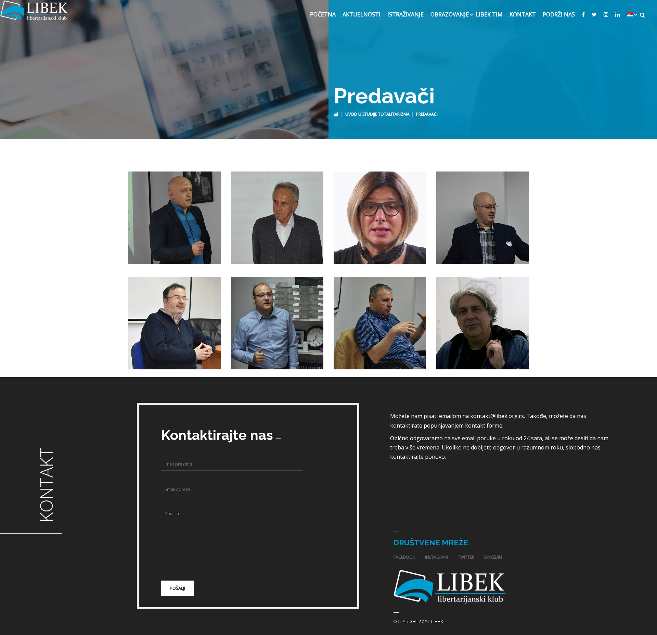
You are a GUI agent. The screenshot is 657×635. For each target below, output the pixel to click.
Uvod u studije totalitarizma (377, 114)
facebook (404, 557)
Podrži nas (559, 14)
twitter (466, 557)
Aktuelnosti (362, 14)
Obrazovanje (449, 14)
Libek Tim (489, 14)
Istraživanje (405, 14)
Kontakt (523, 14)
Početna (323, 14)
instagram (436, 557)
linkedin (493, 557)
